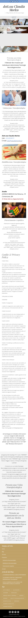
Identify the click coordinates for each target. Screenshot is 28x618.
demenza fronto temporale (9, 595)
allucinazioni (16, 589)
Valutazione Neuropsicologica (9, 560)
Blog (3, 551)
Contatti (4, 569)
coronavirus (14, 592)
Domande (5, 598)
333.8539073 (9, 138)
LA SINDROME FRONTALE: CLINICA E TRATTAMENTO (14, 574)
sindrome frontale (7, 606)
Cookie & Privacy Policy (14, 614)
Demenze (21, 595)
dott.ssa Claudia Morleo (14, 8)
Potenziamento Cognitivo (8, 566)
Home (3, 549)
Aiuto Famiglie (6, 589)
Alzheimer (5, 592)
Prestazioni (4, 557)
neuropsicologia (7, 601)
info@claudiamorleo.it (14, 141)
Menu (14, 17)
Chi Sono (4, 554)
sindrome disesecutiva (8, 603)
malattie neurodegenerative (17, 598)
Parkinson (16, 601)
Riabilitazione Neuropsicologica (9, 563)
